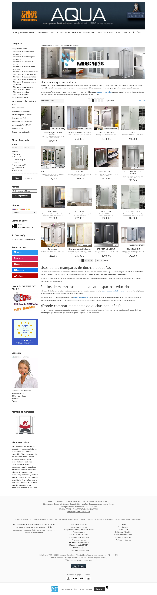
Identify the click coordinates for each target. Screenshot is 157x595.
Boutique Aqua (17, 128)
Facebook (20, 270)
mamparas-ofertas (30, 530)
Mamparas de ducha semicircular (25, 72)
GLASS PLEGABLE (106, 211)
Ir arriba (123, 524)
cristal (41, 524)
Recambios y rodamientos (22, 122)
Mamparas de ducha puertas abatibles (24, 68)
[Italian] (20, 209)
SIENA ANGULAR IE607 (133, 249)
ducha (53, 524)
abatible (19, 524)
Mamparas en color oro (22, 89)
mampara (35, 527)
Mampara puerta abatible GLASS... (80, 249)
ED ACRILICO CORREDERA (106, 172)
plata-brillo (36, 532)
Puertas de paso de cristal (21, 115)
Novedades (76, 32)
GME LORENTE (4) (20, 165)
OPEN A (132, 132)
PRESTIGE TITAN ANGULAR (106, 249)
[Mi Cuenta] (133, 32)
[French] (15, 209)
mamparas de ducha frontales (113, 291)
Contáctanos (123, 527)
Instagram (20, 259)
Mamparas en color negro (23, 87)
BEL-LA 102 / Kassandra (106, 132)
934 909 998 (113, 555)
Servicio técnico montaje (21, 111)
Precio (14, 144)
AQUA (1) (17, 154)
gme (23, 527)
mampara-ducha (18, 530)
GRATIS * (21, 225)
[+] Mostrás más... (17, 170)
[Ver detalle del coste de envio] (15, 226)
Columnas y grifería (19, 118)
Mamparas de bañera (46, 32)
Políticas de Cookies (123, 540)
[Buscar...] (14, 38)
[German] (17, 209)
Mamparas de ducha (27, 32)
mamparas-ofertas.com (46, 530)
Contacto (126, 32)
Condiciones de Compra (123, 535)
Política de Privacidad (123, 532)
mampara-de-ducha (45, 527)
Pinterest (19, 264)
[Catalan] (29, 209)
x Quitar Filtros (28, 178)
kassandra (29, 527)
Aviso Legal (123, 530)
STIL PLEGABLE (79, 172)
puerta (41, 532)
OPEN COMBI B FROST (133, 211)
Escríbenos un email (21, 357)
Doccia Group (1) (19, 160)
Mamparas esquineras (21, 95)
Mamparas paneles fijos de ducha (23, 63)
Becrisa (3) (17, 157)
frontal (20, 527)
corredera (35, 524)
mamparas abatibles (80, 297)
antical (29, 524)
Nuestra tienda (89, 32)
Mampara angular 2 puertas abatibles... (53, 133)
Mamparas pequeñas (21, 92)
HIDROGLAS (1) (19, 168)
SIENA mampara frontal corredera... (52, 172)
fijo (17, 527)
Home (15, 32)
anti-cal (24, 524)
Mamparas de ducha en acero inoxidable (24, 83)
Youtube (19, 276)
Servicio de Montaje (105, 32)
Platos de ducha (63, 32)
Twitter (19, 253)
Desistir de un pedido (123, 537)
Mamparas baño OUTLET (21, 125)
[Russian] (24, 209)
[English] (13, 209)
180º (14, 524)
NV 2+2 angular (79, 211)
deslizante (47, 524)
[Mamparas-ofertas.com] (78, 15)
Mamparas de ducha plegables (24, 74)
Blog (118, 32)
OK (83, 593)
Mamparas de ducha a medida (24, 77)
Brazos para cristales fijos (21, 132)
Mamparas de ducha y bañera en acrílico (24, 102)
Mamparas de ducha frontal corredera (23, 53)
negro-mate (29, 532)
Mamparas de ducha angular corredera (24, 58)
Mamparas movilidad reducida (24, 79)
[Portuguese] (22, 209)
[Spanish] (26, 209)
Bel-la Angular (53, 249)
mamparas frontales (104, 92)
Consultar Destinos (25, 227)
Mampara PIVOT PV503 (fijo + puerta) (79, 132)
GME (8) (16, 162)
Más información (91, 593)
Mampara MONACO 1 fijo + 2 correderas (133, 173)
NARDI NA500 (52, 211)
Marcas (15, 152)
